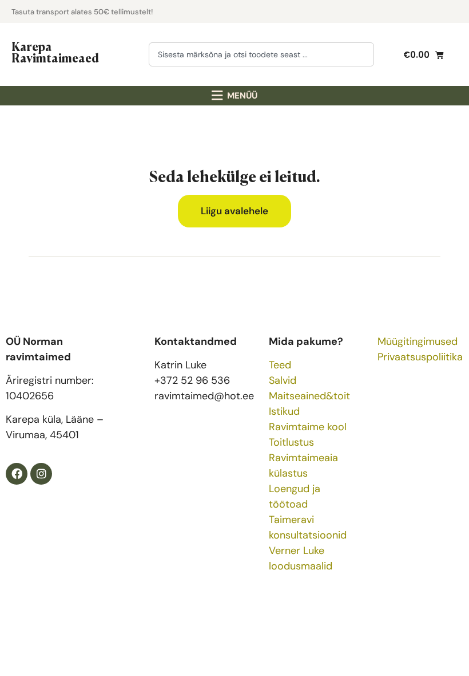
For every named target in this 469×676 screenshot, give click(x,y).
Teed (280, 365)
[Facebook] (16, 474)
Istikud (284, 411)
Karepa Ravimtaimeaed (55, 51)
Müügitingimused (417, 341)
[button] (235, 95)
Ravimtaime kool (308, 427)
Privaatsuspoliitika (420, 357)
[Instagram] (41, 474)
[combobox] (261, 54)
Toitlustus (291, 442)
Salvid (282, 380)
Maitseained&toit (309, 396)
